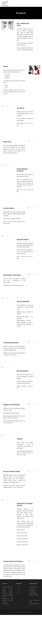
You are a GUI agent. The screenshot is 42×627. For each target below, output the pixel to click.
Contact (19, 592)
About (18, 589)
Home (18, 586)
